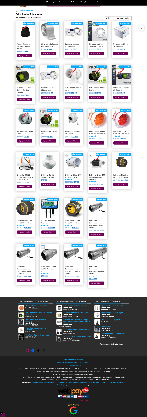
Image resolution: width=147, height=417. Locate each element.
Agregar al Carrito (24, 56)
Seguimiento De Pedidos (73, 360)
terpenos (67, 385)
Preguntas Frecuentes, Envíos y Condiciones (73, 362)
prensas (122, 382)
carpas (61, 382)
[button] (141, 28)
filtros (90, 382)
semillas (76, 382)
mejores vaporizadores (41, 382)
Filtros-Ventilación (26, 11)
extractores (97, 382)
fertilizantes (107, 382)
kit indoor (83, 382)
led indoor (54, 382)
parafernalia (58, 385)
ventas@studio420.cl (74, 365)
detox (115, 382)
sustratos (68, 382)
